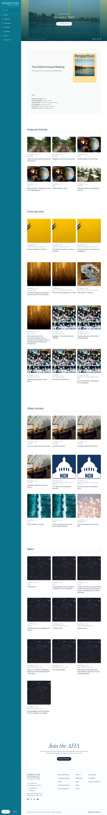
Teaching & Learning (63, 778)
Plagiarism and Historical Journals (63, 159)
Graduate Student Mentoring (87, 446)
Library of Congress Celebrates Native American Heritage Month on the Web (38, 671)
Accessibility (92, 778)
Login (77, 781)
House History (82, 628)
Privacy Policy (92, 774)
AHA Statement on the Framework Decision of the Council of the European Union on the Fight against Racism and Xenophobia (38, 340)
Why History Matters (63, 774)
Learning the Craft (58, 446)
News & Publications (63, 788)
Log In (5, 811)
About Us (78, 774)
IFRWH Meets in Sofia (59, 188)
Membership (78, 778)
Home (28, 39)
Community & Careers (64, 785)
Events (60, 781)
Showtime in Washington (60, 379)
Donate (15, 811)
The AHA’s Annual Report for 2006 (64, 293)
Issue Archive (34, 39)
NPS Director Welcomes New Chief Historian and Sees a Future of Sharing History (88, 671)
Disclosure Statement (94, 781)
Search (77, 785)
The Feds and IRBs (58, 670)
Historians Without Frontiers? (37, 249)
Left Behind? (31, 587)
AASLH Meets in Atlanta (35, 524)
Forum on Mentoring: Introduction (38, 446)
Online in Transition (85, 293)
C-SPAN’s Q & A (57, 628)
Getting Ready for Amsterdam (87, 159)
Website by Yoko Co (94, 812)
